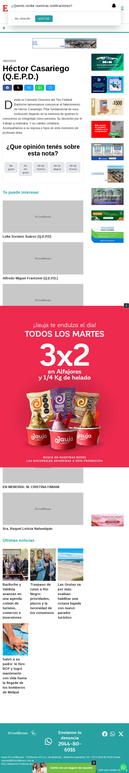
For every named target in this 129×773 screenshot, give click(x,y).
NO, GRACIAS (22, 18)
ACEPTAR (43, 18)
